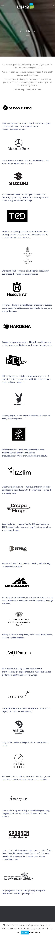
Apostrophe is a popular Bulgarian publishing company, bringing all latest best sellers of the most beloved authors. (26, 813)
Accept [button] (24, 932)
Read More (34, 932)
